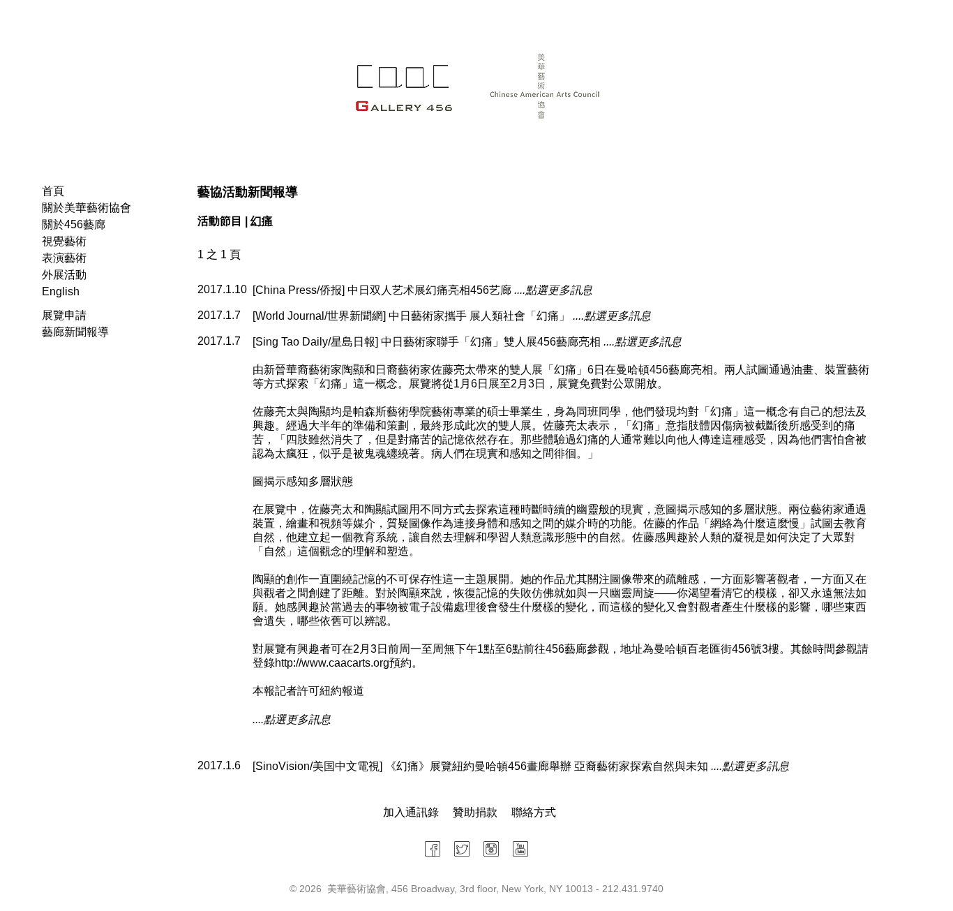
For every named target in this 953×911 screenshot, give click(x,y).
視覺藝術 (64, 241)
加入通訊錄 (411, 812)
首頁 (53, 191)
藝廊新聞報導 (75, 332)
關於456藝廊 (73, 224)
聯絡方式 (533, 812)
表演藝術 (64, 258)
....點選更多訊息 (553, 290)
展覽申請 (64, 315)
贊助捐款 (475, 812)
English (61, 291)
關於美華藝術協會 (86, 208)
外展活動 (64, 275)
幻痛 (261, 221)
